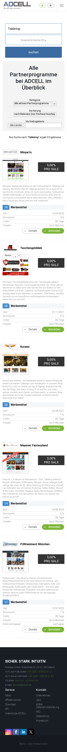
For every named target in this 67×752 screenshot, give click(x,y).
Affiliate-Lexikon (13, 700)
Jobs (38, 700)
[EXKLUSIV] (15, 471)
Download (10, 704)
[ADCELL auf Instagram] (8, 732)
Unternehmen (43, 695)
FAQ (38, 711)
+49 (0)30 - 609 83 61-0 (39, 671)
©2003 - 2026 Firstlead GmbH (33, 744)
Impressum (42, 720)
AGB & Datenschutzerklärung (47, 706)
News (8, 695)
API (6, 709)
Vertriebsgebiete (35, 121)
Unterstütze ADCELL (15, 713)
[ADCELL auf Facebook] (16, 732)
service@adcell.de (22, 685)
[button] (33, 52)
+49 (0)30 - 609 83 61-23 (41, 676)
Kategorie (35, 100)
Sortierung (35, 110)
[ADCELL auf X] (30, 732)
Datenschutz (42, 716)
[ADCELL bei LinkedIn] (23, 732)
